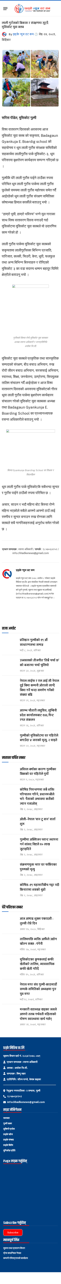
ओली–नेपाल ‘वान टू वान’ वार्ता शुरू (37, 821)
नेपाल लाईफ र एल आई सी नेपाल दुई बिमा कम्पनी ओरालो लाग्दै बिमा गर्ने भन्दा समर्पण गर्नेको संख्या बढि (39, 688)
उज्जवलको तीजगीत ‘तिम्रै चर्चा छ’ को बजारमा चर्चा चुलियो (39, 663)
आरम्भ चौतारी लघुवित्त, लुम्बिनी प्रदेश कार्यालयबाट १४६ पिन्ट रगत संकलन (38, 715)
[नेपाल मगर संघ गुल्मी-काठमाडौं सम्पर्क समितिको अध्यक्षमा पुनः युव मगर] (9, 987)
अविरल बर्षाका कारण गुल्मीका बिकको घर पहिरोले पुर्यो (38, 772)
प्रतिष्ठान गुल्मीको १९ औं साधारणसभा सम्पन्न (34, 642)
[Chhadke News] (33, 9)
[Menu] (5, 8)
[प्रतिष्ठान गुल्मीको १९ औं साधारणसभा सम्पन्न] (9, 643)
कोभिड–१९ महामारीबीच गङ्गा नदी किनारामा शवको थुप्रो (39, 887)
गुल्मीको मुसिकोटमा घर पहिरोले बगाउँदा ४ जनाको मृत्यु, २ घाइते (39, 738)
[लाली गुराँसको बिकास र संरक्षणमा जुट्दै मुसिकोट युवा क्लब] (30, 106)
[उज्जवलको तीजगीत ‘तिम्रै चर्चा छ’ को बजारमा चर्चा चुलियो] (9, 663)
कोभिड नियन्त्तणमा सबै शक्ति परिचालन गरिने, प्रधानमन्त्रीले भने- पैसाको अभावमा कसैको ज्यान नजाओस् (37, 796)
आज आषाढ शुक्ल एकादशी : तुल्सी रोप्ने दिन (36, 921)
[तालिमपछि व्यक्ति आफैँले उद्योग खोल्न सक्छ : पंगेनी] (9, 942)
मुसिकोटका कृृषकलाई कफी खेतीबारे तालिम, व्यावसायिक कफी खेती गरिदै (37, 964)
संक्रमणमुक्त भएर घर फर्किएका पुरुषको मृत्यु (38, 867)
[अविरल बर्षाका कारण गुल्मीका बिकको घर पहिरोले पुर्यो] (9, 772)
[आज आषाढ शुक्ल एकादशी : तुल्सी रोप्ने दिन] (9, 921)
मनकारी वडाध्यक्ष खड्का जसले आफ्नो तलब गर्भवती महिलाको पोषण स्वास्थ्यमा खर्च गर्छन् (38, 1014)
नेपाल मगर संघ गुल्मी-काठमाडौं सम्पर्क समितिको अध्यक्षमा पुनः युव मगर (38, 989)
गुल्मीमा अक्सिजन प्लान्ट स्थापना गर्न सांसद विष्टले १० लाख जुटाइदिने (39, 844)
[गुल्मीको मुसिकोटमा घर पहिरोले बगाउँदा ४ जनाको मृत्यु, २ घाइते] (9, 738)
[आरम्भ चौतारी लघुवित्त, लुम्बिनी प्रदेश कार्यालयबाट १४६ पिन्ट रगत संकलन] (9, 713)
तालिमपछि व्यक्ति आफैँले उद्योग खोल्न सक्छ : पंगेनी (38, 941)
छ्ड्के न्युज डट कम (23, 34)
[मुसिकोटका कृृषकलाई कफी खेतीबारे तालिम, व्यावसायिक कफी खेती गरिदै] (9, 962)
